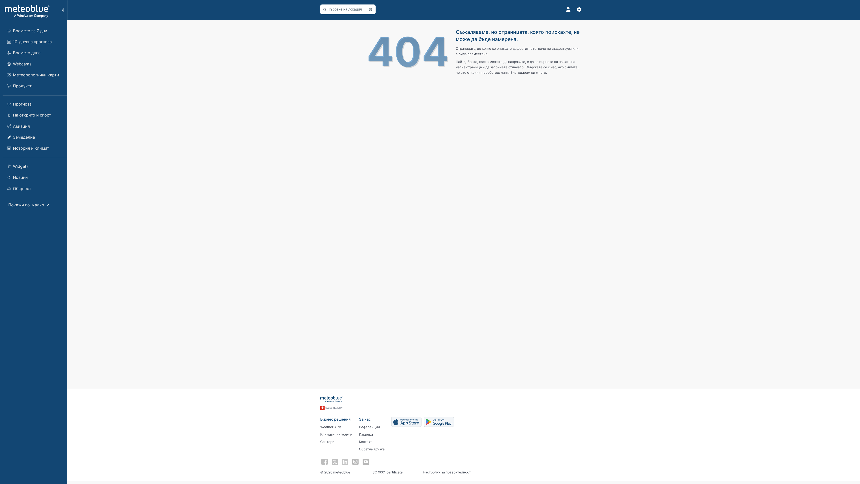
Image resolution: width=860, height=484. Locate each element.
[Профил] (568, 9)
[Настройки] (579, 9)
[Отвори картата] (370, 9)
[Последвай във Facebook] (324, 462)
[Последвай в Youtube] (365, 462)
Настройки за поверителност (447, 472)
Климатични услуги (336, 434)
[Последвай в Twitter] (335, 462)
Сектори (327, 442)
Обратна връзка (372, 449)
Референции (369, 427)
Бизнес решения (335, 419)
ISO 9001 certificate (387, 472)
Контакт (365, 442)
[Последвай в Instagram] (355, 462)
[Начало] (26, 11)
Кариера (366, 434)
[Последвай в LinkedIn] (345, 462)
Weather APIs (331, 427)
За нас (365, 419)
